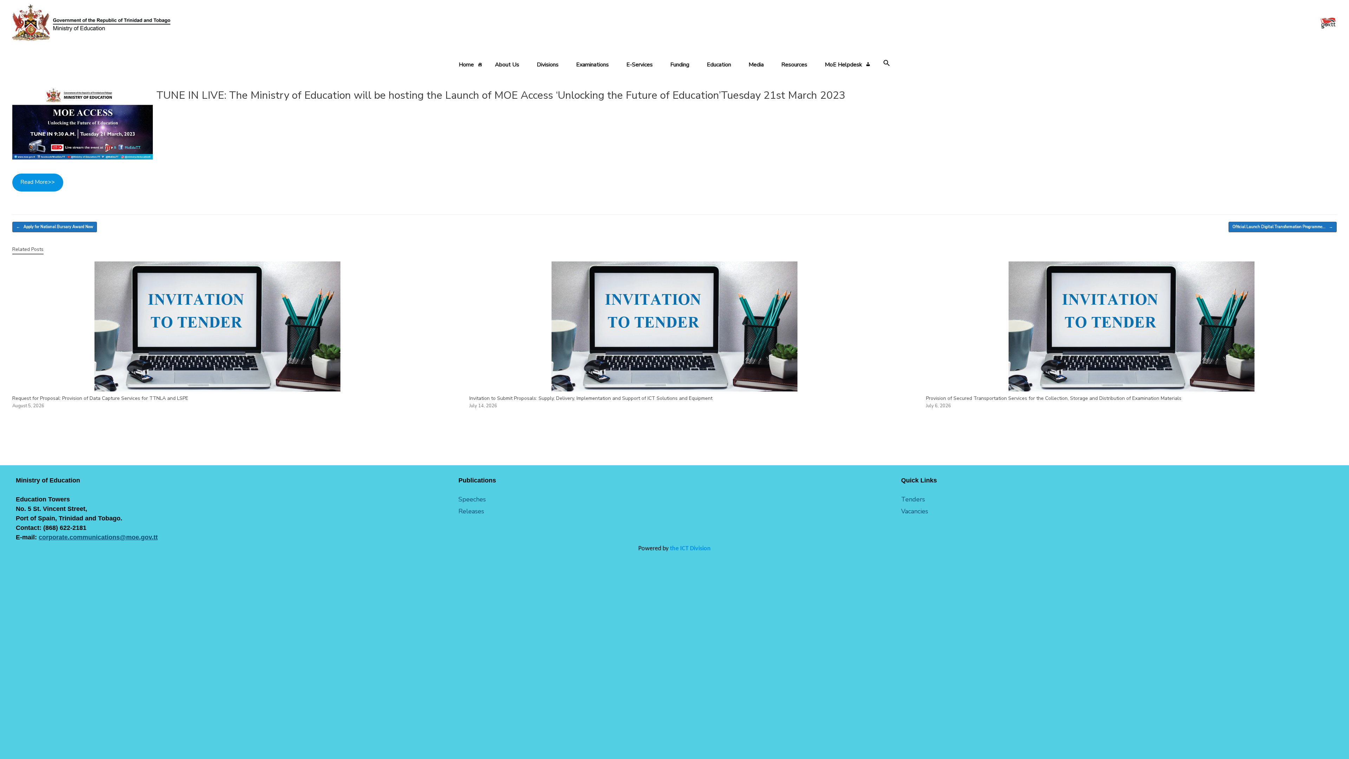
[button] (886, 63)
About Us (507, 65)
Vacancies (914, 511)
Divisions (548, 65)
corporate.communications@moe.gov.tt (98, 537)
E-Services (639, 65)
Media (756, 65)
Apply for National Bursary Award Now (54, 226)
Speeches (472, 499)
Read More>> (37, 182)
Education (719, 65)
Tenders (913, 499)
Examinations (592, 65)
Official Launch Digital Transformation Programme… (1282, 226)
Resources (794, 65)
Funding (679, 65)
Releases (471, 511)
